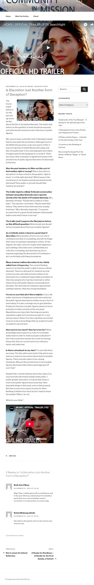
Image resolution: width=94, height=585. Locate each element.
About (35, 16)
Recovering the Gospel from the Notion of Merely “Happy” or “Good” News (72, 154)
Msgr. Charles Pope (38, 86)
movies (12, 456)
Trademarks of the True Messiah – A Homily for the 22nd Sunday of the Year (73, 122)
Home (8, 16)
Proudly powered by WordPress (17, 579)
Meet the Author (22, 16)
